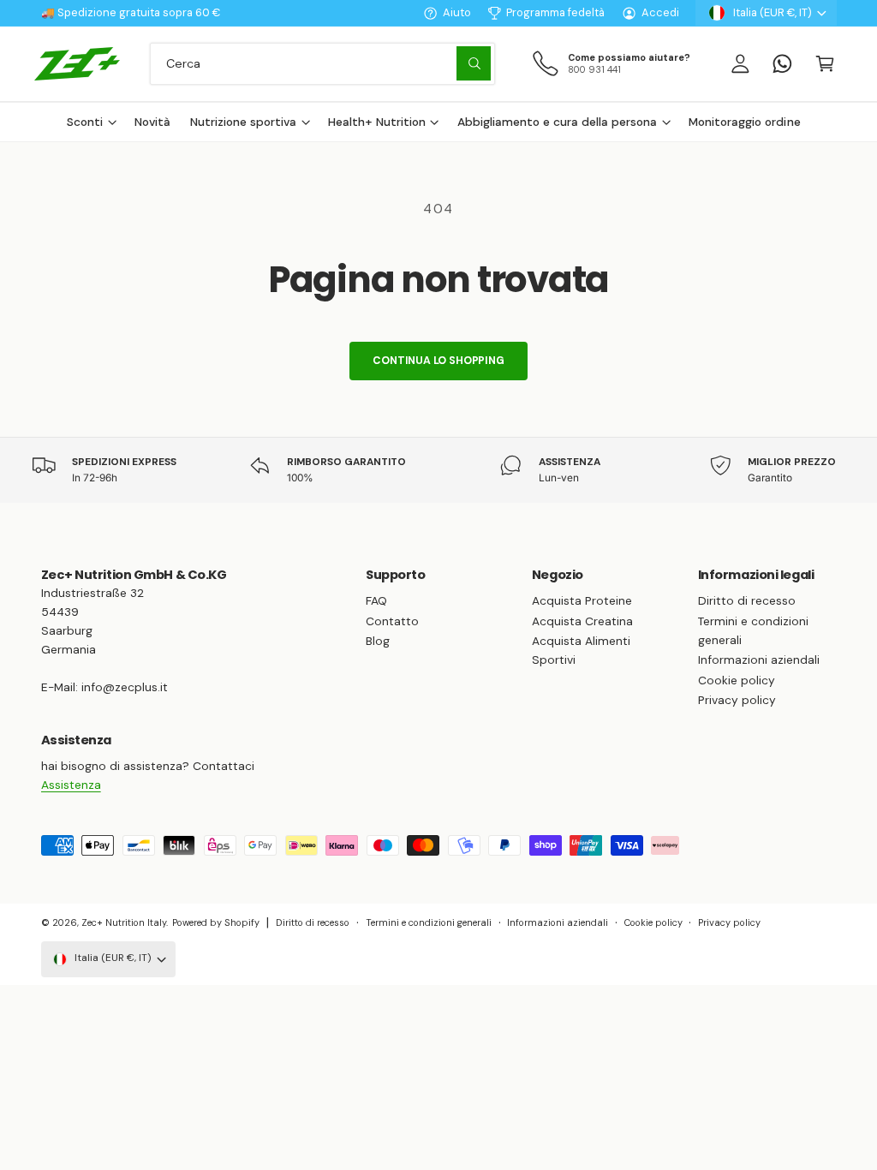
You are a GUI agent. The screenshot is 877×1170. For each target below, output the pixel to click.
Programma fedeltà (555, 12)
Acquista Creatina (582, 621)
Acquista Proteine (582, 600)
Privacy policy (737, 699)
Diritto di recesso (747, 600)
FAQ (376, 600)
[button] (824, 64)
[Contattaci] (782, 64)
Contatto (392, 621)
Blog (378, 640)
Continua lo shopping (438, 360)
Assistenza (71, 784)
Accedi (660, 12)
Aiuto (457, 12)
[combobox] (323, 64)
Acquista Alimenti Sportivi (581, 650)
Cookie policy (736, 680)
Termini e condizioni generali (753, 630)
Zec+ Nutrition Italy (123, 922)
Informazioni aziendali (759, 659)
